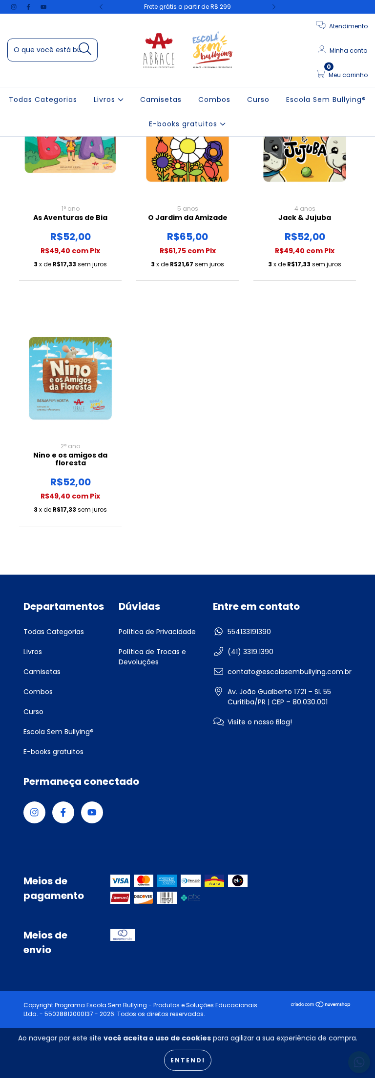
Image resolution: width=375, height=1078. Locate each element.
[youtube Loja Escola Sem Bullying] (43, 7)
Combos (214, 99)
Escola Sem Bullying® (326, 99)
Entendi (187, 1060)
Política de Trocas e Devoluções (152, 657)
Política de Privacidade (157, 632)
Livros (106, 99)
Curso (258, 99)
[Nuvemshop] (321, 1005)
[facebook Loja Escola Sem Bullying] (29, 7)
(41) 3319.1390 (250, 652)
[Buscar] (85, 49)
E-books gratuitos (184, 124)
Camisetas (161, 99)
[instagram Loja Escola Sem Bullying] (14, 7)
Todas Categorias (43, 99)
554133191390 (249, 632)
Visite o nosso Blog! (260, 722)
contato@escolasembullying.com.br (290, 672)
